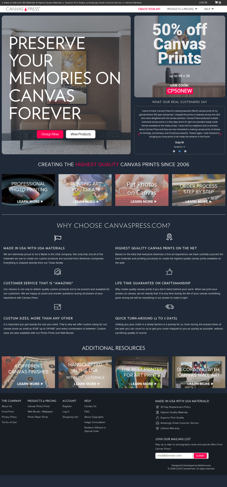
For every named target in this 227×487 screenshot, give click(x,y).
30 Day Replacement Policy (175, 407)
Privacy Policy (9, 417)
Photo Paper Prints (38, 417)
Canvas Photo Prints (39, 406)
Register (67, 406)
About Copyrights (94, 417)
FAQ (86, 411)
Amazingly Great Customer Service (179, 423)
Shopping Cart (70, 417)
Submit (200, 456)
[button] (141, 130)
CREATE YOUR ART (149, 9)
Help (207, 9)
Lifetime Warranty (169, 428)
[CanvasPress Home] (17, 8)
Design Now (50, 134)
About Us (7, 406)
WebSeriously (204, 465)
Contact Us (90, 406)
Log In (66, 411)
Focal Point (8, 411)
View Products (81, 134)
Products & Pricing (180, 9)
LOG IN (203, 2)
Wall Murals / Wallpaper (40, 411)
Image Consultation (94, 422)
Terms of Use (9, 422)
